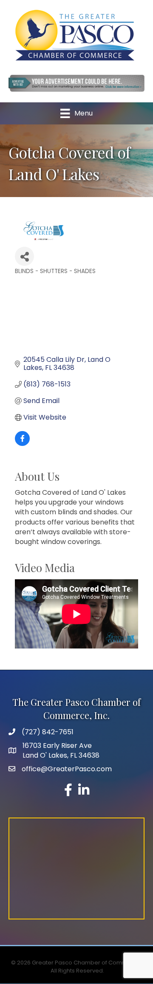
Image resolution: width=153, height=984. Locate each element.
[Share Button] (24, 256)
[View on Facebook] (22, 443)
